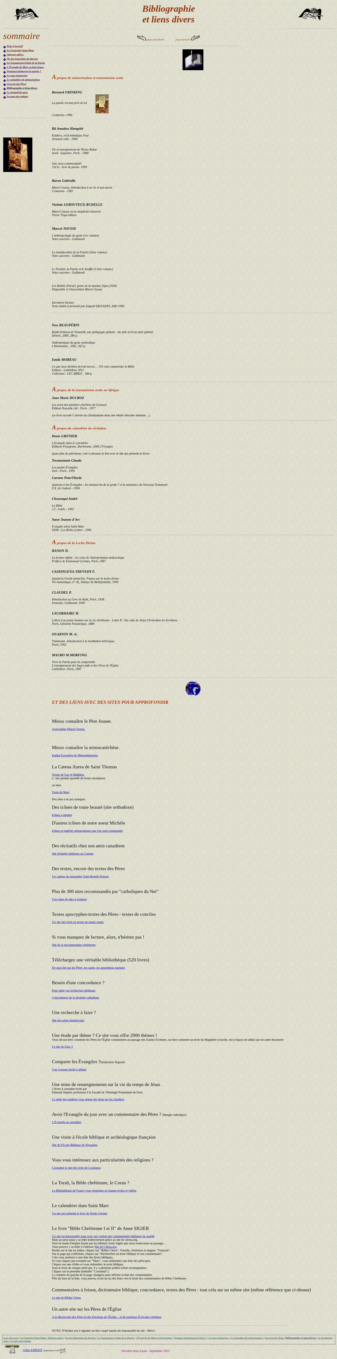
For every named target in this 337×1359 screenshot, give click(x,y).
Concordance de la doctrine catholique (75, 997)
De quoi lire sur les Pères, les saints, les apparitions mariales (88, 967)
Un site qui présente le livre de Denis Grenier (79, 1213)
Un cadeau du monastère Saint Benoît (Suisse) (80, 876)
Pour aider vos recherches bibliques (73, 990)
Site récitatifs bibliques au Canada (72, 853)
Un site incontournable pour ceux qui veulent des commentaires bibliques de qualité (103, 1236)
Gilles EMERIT (33, 1350)
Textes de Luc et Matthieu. (68, 774)
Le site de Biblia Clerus (66, 1297)
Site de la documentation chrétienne (74, 945)
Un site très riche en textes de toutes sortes (78, 922)
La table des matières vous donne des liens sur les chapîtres (88, 1099)
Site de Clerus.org (105, 1246)
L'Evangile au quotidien (66, 1122)
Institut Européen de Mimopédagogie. (75, 755)
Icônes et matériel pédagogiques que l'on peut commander (87, 830)
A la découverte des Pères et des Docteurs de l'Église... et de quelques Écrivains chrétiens (106, 1317)
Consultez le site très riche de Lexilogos (76, 1167)
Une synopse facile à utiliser (69, 1069)
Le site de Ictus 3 (62, 1046)
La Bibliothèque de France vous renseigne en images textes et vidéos (94, 1190)
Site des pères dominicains (68, 1020)
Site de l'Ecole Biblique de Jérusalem (74, 1145)
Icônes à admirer (62, 815)
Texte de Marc (61, 792)
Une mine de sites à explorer (69, 899)
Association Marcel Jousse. (68, 729)
